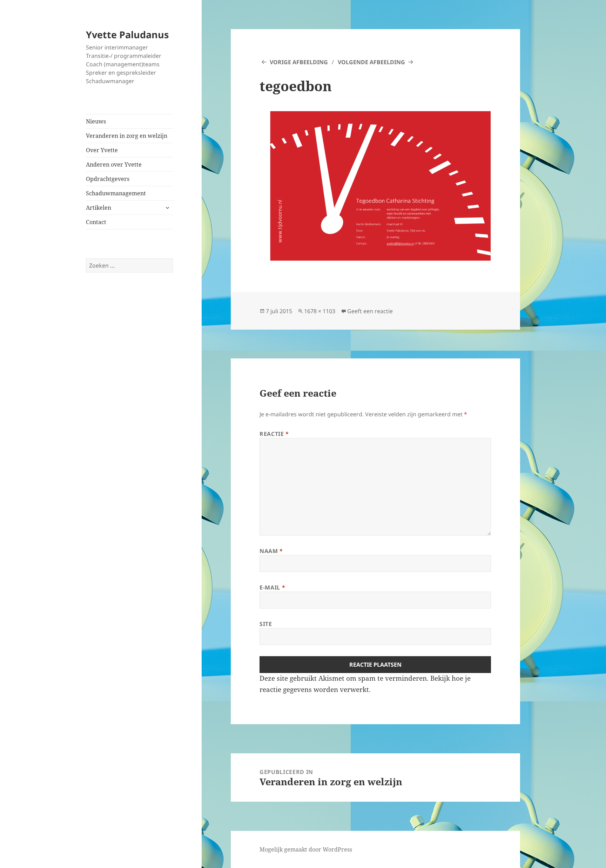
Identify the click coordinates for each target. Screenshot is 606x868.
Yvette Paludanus (127, 34)
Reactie (274, 434)
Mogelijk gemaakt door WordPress (306, 849)
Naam (271, 551)
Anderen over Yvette (114, 164)
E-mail (272, 587)
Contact (96, 222)
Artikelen (98, 207)
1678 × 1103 (319, 311)
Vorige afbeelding (299, 62)
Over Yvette (102, 150)
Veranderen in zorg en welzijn (126, 136)
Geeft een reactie (370, 311)
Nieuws (96, 121)
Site (266, 624)
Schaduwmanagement (116, 193)
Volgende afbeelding (371, 62)
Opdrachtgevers (107, 179)
